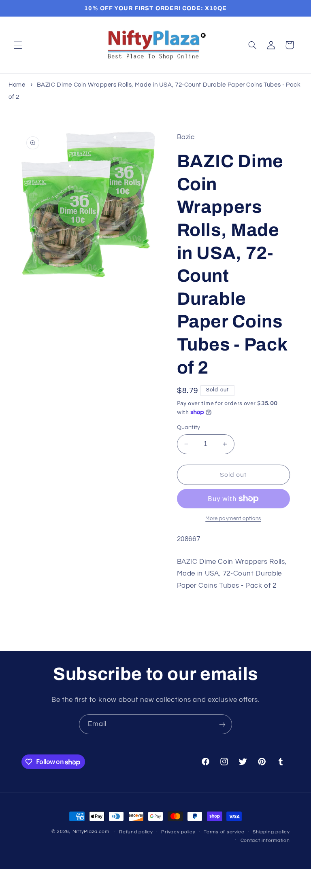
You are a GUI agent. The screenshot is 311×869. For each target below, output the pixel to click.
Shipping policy (271, 832)
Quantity (188, 427)
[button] (18, 45)
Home (17, 85)
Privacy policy (178, 832)
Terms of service (224, 832)
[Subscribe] (222, 724)
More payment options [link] (233, 518)
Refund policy (136, 832)
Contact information (265, 840)
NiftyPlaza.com (90, 831)
